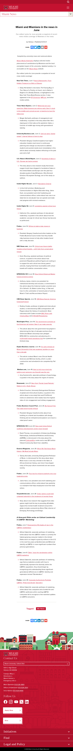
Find (6, 738)
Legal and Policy (14, 744)
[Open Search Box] (68, 2)
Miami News (9, 14)
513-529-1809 (19, 685)
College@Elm (30, 440)
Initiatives (10, 731)
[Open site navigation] (68, 7)
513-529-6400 (18, 691)
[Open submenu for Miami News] (70, 14)
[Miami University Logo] (11, 7)
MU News (41, 609)
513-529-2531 (23, 688)
